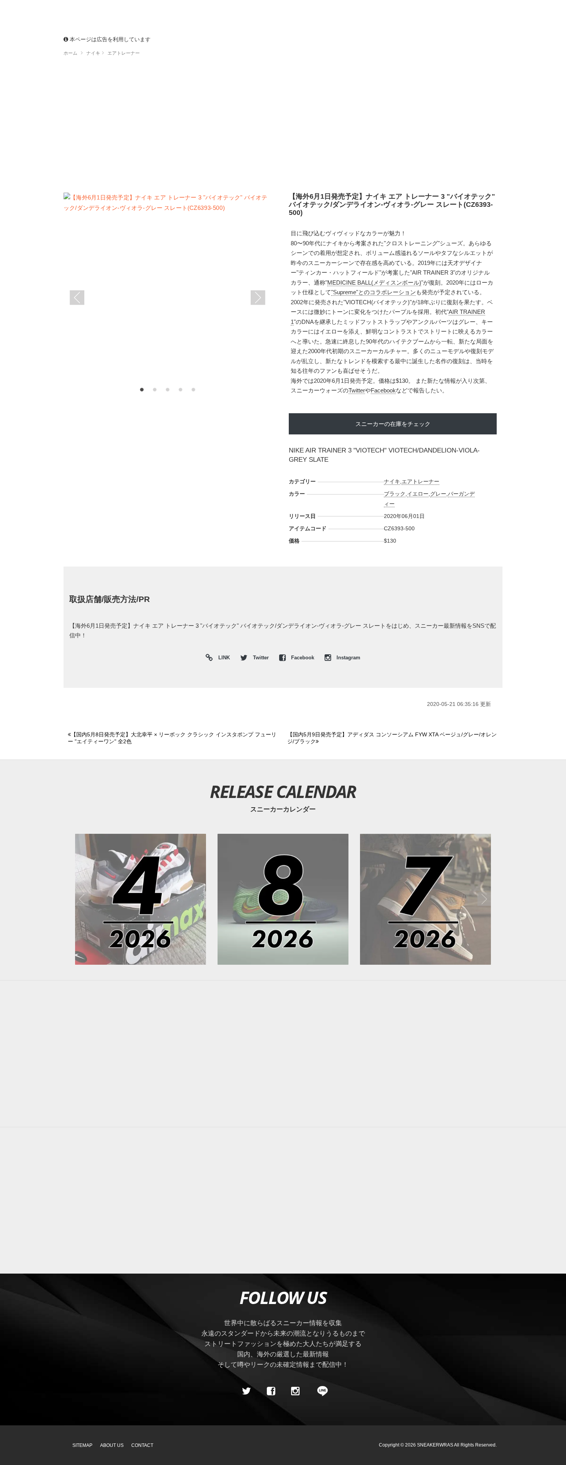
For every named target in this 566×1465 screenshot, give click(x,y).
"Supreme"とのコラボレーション (373, 292)
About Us (112, 1445)
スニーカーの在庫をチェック (392, 424)
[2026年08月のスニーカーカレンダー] (283, 899)
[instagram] (295, 1391)
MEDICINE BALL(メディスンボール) (374, 282)
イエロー (418, 494)
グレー (438, 494)
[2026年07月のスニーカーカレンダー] (425, 899)
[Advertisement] (295, 127)
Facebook (383, 390)
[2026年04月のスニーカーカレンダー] (140, 899)
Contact (142, 1445)
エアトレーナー (420, 481)
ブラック (394, 494)
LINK (222, 658)
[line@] (320, 1391)
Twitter (356, 390)
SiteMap (82, 1445)
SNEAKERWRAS (435, 1445)
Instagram (347, 657)
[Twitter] (246, 1391)
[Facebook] (271, 1391)
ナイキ (392, 481)
